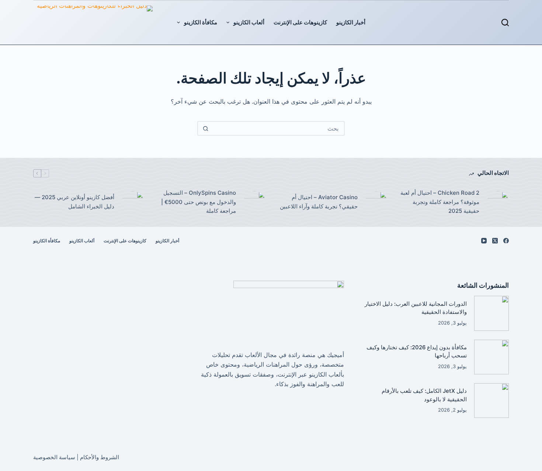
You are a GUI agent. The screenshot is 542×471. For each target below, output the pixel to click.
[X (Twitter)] (495, 240)
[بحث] (505, 22)
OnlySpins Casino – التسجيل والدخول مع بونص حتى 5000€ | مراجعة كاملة (198, 202)
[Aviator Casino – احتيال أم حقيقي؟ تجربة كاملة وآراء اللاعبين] (376, 202)
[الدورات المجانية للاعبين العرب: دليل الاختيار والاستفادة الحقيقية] (491, 313)
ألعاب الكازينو (248, 22)
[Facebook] (506, 240)
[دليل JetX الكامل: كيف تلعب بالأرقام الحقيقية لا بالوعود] (491, 400)
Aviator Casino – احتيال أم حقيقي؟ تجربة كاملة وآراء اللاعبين (319, 202)
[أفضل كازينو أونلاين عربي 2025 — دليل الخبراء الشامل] (133, 202)
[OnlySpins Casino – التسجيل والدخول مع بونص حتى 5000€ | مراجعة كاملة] (254, 202)
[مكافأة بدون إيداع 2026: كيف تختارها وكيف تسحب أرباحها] (491, 357)
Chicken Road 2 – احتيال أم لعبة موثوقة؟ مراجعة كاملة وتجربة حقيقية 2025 (439, 202)
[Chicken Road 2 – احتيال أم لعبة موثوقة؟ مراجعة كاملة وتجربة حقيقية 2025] (498, 202)
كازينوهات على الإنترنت (300, 22)
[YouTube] (484, 240)
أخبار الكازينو (350, 22)
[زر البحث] (205, 128)
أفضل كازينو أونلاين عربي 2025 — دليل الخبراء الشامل (74, 202)
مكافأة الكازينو (200, 22)
